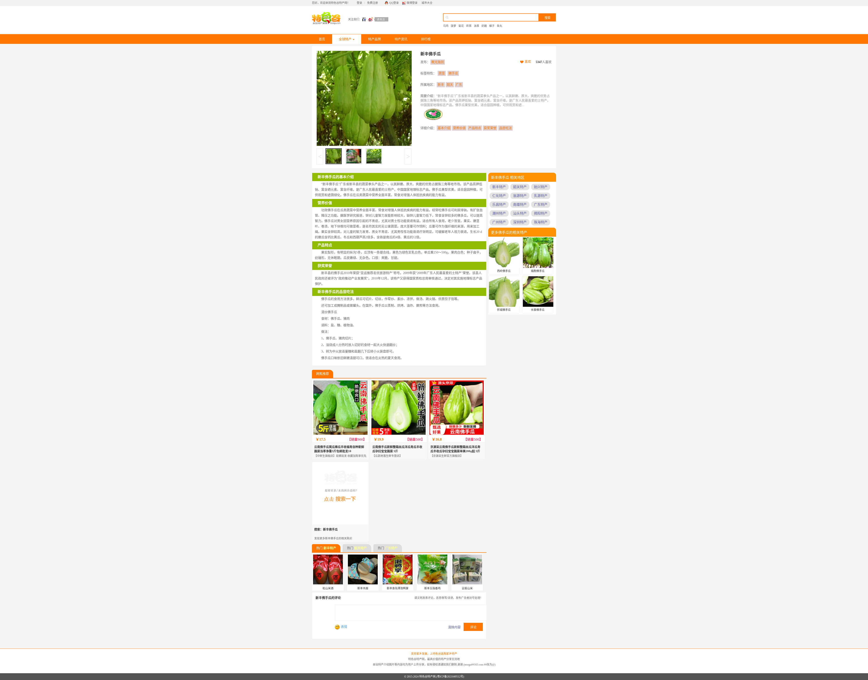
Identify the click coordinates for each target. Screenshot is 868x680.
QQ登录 (394, 3)
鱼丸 (499, 26)
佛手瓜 (453, 73)
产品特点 (474, 128)
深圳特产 (520, 222)
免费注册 (372, 3)
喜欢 (528, 61)
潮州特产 (499, 213)
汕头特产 (520, 213)
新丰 (441, 84)
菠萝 (453, 26)
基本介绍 (444, 128)
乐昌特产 (499, 204)
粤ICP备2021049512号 (450, 676)
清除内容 (454, 627)
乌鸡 (445, 26)
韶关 (450, 84)
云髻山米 (467, 588)
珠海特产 (540, 222)
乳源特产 (540, 196)
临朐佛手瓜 (538, 271)
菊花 (461, 26)
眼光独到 (437, 62)
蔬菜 (442, 73)
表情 (344, 626)
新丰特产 (329, 548)
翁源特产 (520, 196)
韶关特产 (360, 548)
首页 (322, 39)
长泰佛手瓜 (538, 310)
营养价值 (459, 128)
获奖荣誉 (490, 128)
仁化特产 (499, 196)
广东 (459, 84)
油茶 (476, 26)
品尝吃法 (505, 128)
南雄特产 (520, 204)
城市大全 (427, 3)
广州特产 (499, 222)
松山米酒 (328, 588)
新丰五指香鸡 (432, 588)
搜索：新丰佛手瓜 (326, 529)
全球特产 (345, 39)
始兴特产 (540, 187)
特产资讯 (401, 39)
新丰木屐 (362, 588)
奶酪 (484, 26)
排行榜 (426, 39)
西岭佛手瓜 (504, 271)
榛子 (492, 26)
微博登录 (412, 3)
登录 (359, 3)
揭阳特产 (540, 213)
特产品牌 (374, 39)
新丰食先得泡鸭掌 (397, 588)
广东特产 (391, 548)
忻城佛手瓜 (504, 310)
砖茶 (469, 26)
